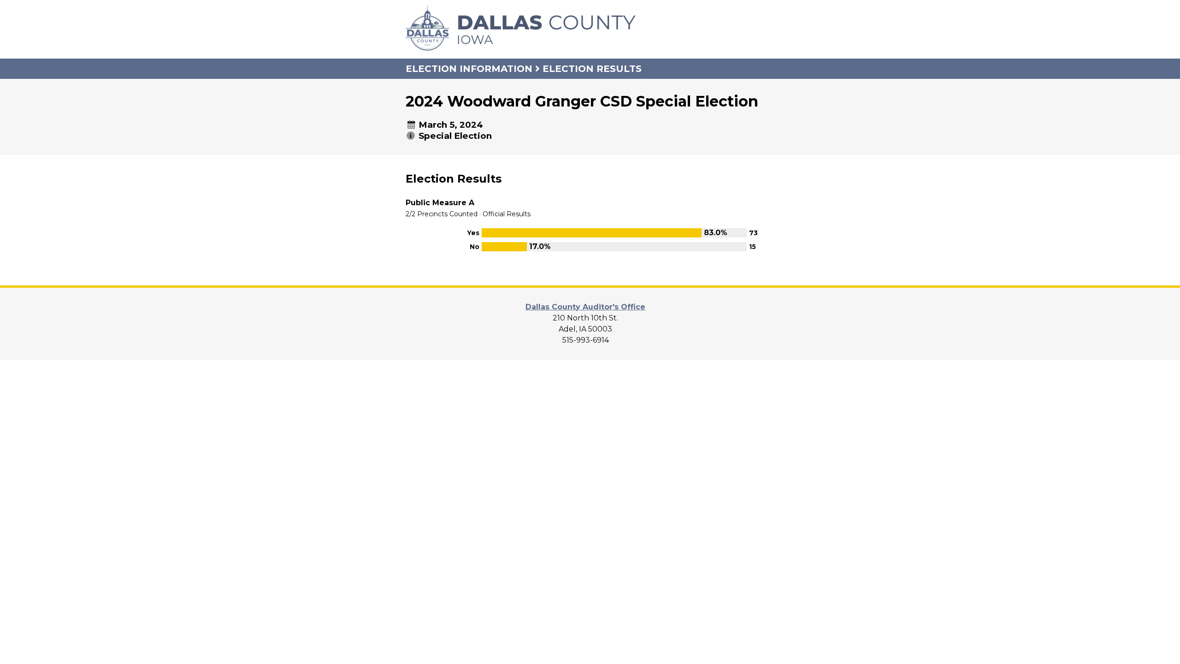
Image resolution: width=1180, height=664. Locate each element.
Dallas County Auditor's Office (585, 306)
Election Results (592, 68)
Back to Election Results (468, 275)
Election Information (469, 68)
